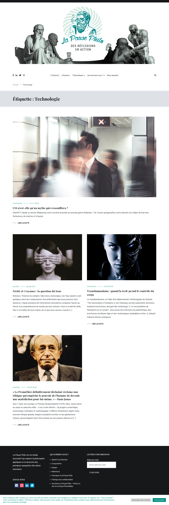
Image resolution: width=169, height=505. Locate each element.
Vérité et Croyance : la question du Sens (37, 291)
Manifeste (56, 472)
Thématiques (77, 75)
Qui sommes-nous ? (95, 75)
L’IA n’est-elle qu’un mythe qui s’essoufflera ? (41, 208)
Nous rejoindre (112, 75)
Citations (16, 387)
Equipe (54, 467)
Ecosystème (56, 464)
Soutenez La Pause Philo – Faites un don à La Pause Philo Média (66, 485)
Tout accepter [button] (159, 500)
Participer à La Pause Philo (62, 476)
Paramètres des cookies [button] (141, 500)
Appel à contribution (60, 460)
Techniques (17, 203)
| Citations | (55, 75)
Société (16, 286)
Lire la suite (23, 223)
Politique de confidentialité (62, 480)
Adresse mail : (93, 460)
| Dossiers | (66, 75)
